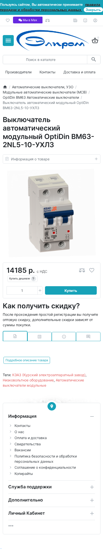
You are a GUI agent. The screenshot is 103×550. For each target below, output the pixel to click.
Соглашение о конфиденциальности (45, 467)
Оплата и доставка (30, 438)
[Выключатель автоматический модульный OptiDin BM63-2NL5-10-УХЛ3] (51, 213)
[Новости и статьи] (75, 20)
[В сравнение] (82, 270)
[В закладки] (92, 270)
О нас (19, 432)
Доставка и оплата (80, 72)
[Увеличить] (40, 290)
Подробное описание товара (27, 360)
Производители (18, 72)
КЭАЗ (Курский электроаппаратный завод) (49, 375)
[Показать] (52, 406)
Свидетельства (27, 444)
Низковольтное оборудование (28, 380)
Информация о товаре (30, 159)
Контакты (48, 72)
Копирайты (23, 473)
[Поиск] (93, 59)
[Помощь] (85, 20)
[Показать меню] (8, 40)
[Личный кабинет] (95, 20)
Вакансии (22, 450)
